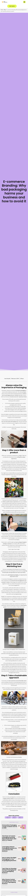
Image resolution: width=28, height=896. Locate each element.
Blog (5, 9)
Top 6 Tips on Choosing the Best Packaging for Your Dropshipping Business (9, 871)
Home (2, 9)
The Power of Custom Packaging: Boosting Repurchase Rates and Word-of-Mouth (9, 838)
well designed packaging (13, 574)
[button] (24, 2)
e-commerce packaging (20, 390)
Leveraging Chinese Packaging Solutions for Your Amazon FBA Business (9, 849)
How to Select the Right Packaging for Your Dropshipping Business (9, 859)
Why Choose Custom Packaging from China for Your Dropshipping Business (9, 881)
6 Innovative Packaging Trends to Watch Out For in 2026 (9, 826)
